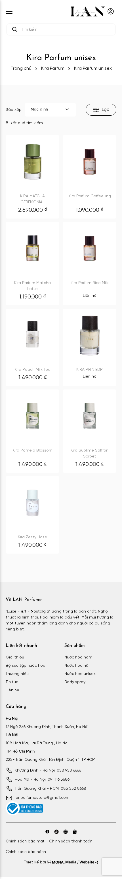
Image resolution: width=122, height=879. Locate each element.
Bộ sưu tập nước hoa (25, 666)
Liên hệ (12, 690)
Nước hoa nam (78, 657)
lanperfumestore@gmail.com (42, 798)
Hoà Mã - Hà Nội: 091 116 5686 (42, 780)
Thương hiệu (17, 674)
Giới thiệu (15, 657)
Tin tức (12, 682)
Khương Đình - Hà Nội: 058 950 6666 (48, 770)
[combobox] (50, 110)
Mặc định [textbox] (39, 109)
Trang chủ (20, 68)
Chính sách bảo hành (26, 852)
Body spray (74, 682)
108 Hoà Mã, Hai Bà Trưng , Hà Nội (37, 743)
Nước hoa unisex (80, 674)
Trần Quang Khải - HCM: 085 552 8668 (50, 789)
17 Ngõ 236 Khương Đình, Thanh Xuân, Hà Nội (47, 727)
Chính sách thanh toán (70, 841)
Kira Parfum (52, 68)
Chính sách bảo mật (25, 841)
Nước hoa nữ (76, 666)
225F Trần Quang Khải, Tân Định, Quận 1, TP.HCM (50, 760)
